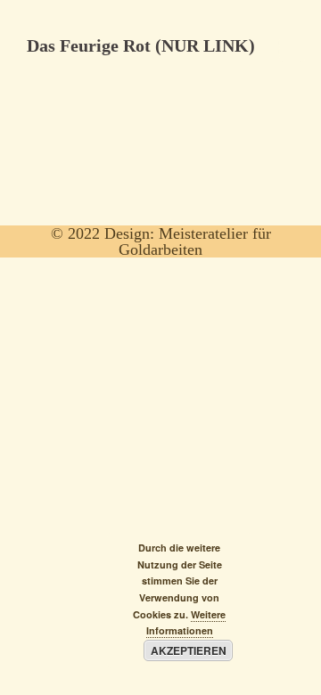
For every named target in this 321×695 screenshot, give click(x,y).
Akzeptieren (188, 650)
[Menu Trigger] (291, 49)
